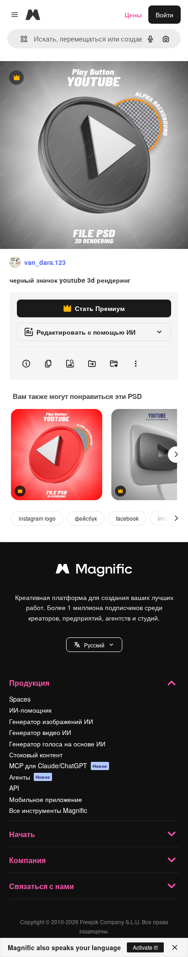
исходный (61, 78)
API (14, 787)
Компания (27, 860)
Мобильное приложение (45, 799)
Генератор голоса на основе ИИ (57, 743)
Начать (22, 834)
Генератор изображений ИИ (51, 721)
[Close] (174, 947)
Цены (133, 14)
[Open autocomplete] (20, 39)
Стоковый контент (36, 754)
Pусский (94, 645)
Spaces (20, 699)
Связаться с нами (41, 886)
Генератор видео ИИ (40, 732)
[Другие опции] (135, 363)
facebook (127, 518)
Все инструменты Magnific (48, 810)
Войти (164, 14)
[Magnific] (94, 571)
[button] (94, 644)
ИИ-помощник (30, 709)
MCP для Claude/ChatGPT (58, 765)
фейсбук (86, 518)
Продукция (29, 683)
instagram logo (37, 518)
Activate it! (145, 947)
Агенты (29, 776)
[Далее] (176, 454)
